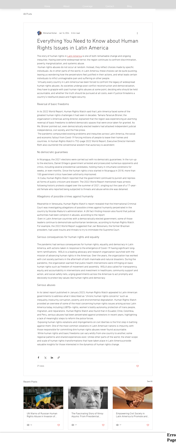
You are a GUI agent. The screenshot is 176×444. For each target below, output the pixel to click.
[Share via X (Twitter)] (45, 357)
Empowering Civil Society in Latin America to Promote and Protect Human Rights (131, 415)
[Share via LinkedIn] (52, 357)
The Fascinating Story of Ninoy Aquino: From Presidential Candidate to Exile (87, 415)
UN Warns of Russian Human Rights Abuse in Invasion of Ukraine (42, 415)
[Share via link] (58, 357)
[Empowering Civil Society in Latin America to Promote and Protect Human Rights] (132, 398)
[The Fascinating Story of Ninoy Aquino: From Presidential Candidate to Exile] (88, 398)
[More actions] (137, 33)
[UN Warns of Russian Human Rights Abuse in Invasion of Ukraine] (43, 398)
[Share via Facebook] (38, 357)
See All (150, 381)
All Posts (27, 14)
